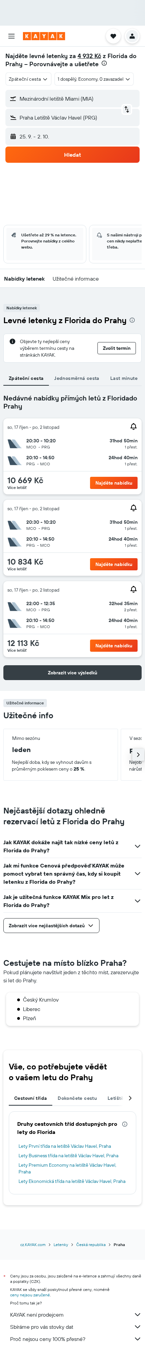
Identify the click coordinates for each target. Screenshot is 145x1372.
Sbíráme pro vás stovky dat (41, 1326)
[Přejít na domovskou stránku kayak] (44, 36)
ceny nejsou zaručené (30, 1294)
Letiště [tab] (116, 1098)
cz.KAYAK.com (33, 1244)
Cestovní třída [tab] (30, 1098)
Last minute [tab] (124, 378)
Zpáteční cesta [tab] (26, 378)
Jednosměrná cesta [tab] (76, 378)
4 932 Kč (89, 56)
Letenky (61, 1244)
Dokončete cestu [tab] (77, 1098)
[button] (11, 36)
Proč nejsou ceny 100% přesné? (47, 1339)
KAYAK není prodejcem (37, 1314)
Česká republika (91, 1244)
